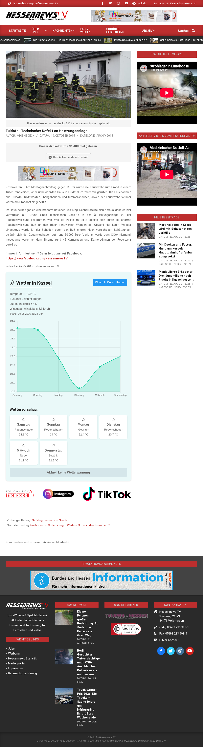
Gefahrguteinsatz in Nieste (49, 520)
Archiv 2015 (105, 135)
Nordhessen (182, 264)
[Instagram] (58, 494)
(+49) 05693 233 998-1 (174, 627)
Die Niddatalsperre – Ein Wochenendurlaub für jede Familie (47, 39)
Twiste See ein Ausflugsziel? (110, 39)
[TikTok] (107, 494)
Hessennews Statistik (22, 658)
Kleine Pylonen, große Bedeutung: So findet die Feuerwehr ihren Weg (87, 623)
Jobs (11, 648)
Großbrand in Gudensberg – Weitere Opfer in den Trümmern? (70, 525)
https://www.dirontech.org (152, 740)
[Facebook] (20, 494)
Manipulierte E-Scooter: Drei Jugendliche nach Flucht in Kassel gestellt (176, 275)
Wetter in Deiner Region (110, 282)
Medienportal (16, 663)
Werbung (14, 653)
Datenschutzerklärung (22, 673)
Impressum (15, 668)
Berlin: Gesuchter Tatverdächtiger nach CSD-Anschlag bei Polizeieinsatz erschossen (89, 662)
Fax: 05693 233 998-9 (173, 633)
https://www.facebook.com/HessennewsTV (37, 258)
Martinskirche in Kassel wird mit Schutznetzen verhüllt (175, 228)
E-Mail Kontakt (169, 640)
